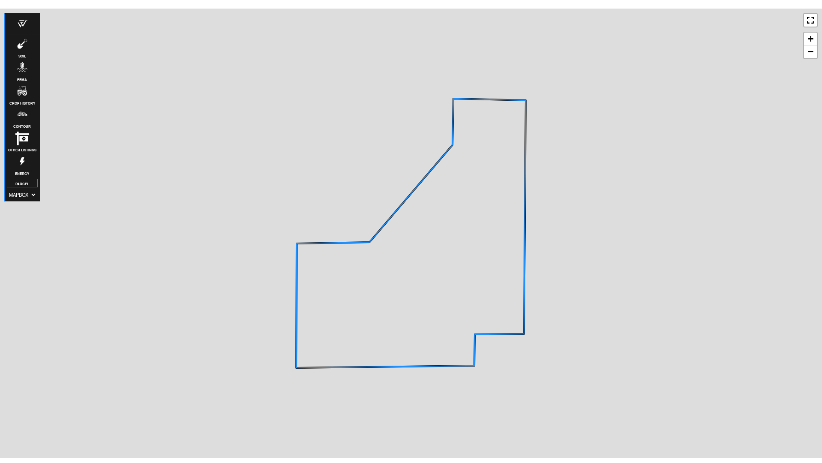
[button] (22, 24)
